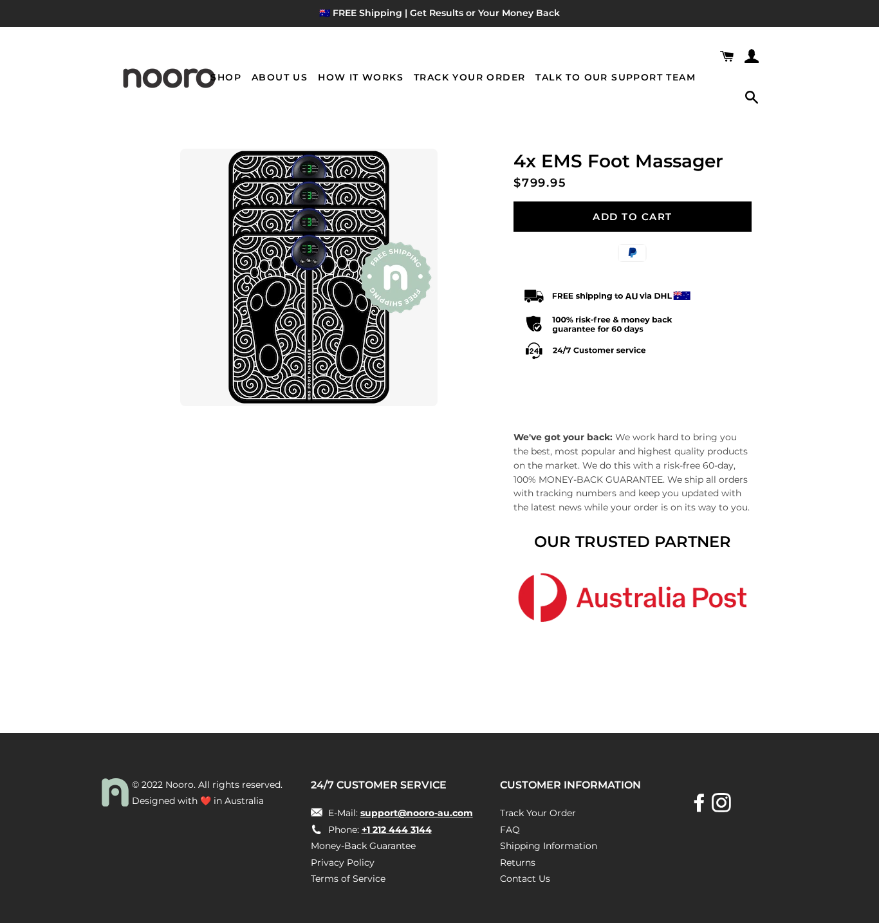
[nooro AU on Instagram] (723, 807)
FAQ (510, 829)
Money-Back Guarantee (363, 846)
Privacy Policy (343, 862)
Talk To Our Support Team (615, 77)
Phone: (379, 829)
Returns (517, 862)
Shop (225, 77)
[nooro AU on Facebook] (701, 807)
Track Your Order (469, 77)
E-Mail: (399, 813)
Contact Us (525, 878)
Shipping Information (548, 846)
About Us (280, 77)
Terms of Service (348, 878)
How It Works (360, 77)
